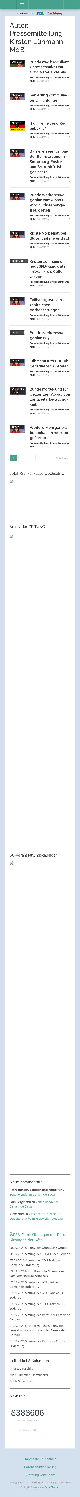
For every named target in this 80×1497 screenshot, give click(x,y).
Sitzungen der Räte (26, 1240)
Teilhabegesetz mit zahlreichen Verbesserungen (47, 305)
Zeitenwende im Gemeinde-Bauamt (34, 1194)
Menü (21, 5)
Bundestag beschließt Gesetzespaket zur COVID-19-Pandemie (49, 67)
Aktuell (17, 94)
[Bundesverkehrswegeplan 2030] (17, 484)
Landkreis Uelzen (18, 390)
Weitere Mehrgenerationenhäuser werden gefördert (49, 432)
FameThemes (52, 1487)
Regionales (19, 261)
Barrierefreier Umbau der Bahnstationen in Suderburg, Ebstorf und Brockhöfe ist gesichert (49, 161)
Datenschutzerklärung (40, 1467)
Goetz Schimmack (22, 1381)
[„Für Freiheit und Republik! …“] (17, 126)
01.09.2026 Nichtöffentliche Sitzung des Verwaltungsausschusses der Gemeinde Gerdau (37, 1330)
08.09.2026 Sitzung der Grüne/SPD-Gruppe (39, 1248)
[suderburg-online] (40, 13)
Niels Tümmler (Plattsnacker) (29, 1375)
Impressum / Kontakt (40, 1459)
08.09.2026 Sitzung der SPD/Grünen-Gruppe (40, 1254)
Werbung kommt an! (40, 1475)
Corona (17, 61)
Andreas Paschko (21, 1368)
